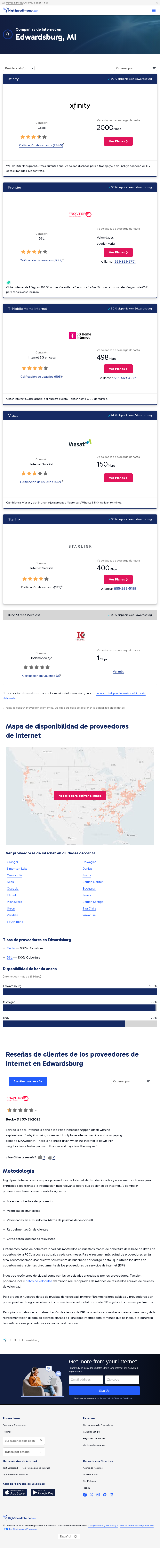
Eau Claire (89, 908)
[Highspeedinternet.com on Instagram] (98, 1495)
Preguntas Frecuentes (94, 1438)
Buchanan (89, 888)
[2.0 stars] (28, 137)
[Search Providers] (41, 1441)
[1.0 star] (22, 137)
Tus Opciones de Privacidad (23, 1529)
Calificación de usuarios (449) (41, 482)
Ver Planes (114, 141)
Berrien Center (93, 882)
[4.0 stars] (39, 137)
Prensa (86, 1487)
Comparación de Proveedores (98, 1425)
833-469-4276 (125, 378)
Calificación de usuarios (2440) (41, 145)
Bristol (87, 875)
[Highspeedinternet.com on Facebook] (85, 1495)
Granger (12, 862)
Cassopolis (14, 875)
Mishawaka (14, 902)
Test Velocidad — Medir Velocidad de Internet (26, 1468)
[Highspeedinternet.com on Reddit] (105, 1495)
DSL (9, 957)
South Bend (15, 922)
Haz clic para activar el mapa (80, 796)
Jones (87, 895)
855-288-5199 (125, 588)
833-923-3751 (125, 261)
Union (11, 908)
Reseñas (7, 1431)
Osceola (13, 888)
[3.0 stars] (33, 137)
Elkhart (11, 895)
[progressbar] (80, 991)
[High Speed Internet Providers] (20, 10)
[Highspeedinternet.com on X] (91, 1495)
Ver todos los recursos (94, 1445)
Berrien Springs (93, 902)
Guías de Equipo (91, 1431)
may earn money (14, 2)
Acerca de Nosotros (92, 1468)
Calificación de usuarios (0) (41, 676)
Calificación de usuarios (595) (41, 376)
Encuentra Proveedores (14, 1425)
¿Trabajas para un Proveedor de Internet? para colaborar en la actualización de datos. (64, 707)
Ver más (118, 671)
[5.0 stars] (44, 137)
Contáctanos (89, 1481)
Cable (11, 948)
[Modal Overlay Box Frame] (80, 1379)
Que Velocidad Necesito (15, 1474)
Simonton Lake (17, 868)
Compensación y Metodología (103, 1525)
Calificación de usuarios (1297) (41, 260)
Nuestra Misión (90, 1474)
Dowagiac (89, 862)
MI (15, 1340)
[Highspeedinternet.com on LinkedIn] (111, 1495)
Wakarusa (89, 915)
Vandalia (12, 915)
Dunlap (87, 868)
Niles (10, 882)
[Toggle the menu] (153, 10)
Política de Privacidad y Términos (137, 1525)
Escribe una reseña (28, 1081)
